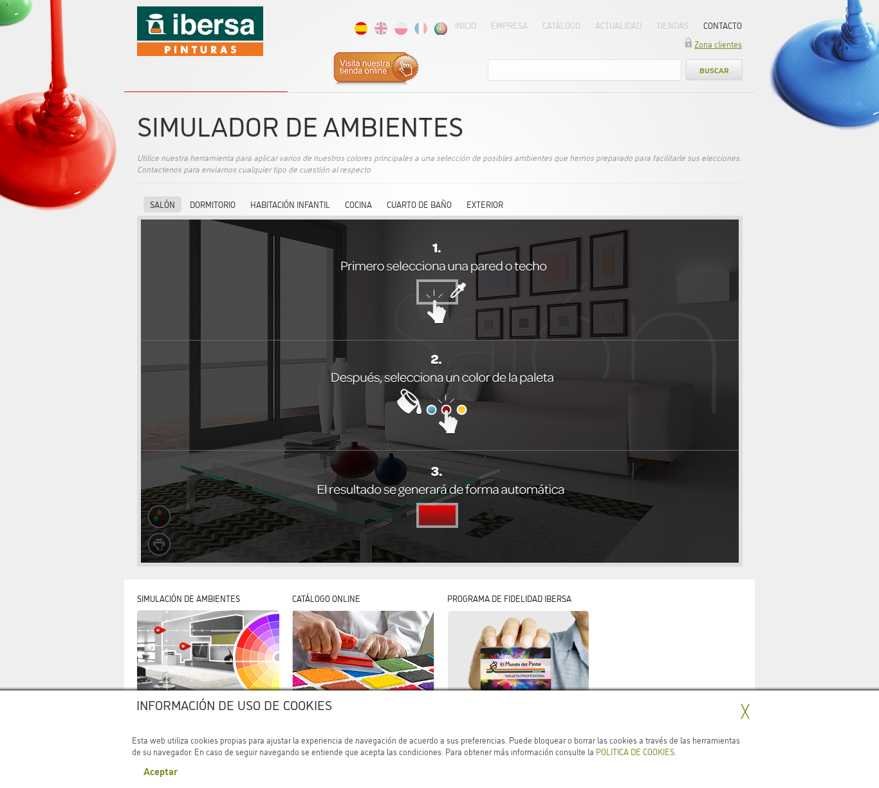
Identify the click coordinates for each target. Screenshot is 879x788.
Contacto (722, 25)
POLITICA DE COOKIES (635, 751)
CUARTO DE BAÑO (419, 204)
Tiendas (672, 25)
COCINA (358, 204)
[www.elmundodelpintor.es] (396, 70)
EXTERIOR (485, 204)
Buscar (714, 69)
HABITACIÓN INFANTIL (290, 204)
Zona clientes (718, 44)
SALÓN (162, 204)
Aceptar (160, 771)
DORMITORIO (213, 204)
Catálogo (561, 25)
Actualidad (618, 25)
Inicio (465, 25)
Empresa (509, 25)
